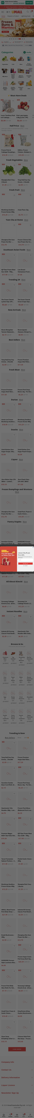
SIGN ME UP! (25, 563)
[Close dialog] (33, 547)
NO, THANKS (25, 565)
